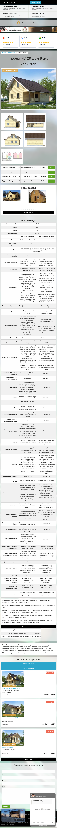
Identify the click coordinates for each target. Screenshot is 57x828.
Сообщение (5, 786)
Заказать (51, 167)
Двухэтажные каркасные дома (28, 666)
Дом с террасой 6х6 (7, 747)
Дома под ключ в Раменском (31, 23)
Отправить (6, 806)
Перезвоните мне (35, 2)
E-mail (3, 780)
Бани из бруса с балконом (28, 668)
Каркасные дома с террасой (29, 663)
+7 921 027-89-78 (8, 2)
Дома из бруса (11, 52)
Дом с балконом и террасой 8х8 (11, 688)
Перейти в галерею (28, 212)
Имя (3, 769)
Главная (4, 52)
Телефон (4, 774)
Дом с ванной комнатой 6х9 (10, 718)
